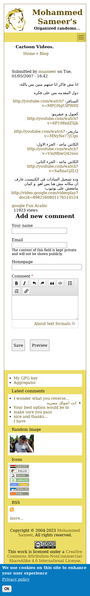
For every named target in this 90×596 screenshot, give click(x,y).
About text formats (52, 323)
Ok (6, 589)
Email (17, 240)
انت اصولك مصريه (61, 403)
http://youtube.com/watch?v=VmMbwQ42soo (52, 151)
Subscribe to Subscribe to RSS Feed (12, 509)
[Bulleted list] (70, 283)
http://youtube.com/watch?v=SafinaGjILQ (52, 168)
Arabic (41, 205)
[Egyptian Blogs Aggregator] (19, 480)
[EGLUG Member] (19, 471)
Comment (21, 276)
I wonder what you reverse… (41, 398)
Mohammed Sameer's (57, 17)
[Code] (60, 283)
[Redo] (42, 283)
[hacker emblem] (19, 476)
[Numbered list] (16, 291)
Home (29, 53)
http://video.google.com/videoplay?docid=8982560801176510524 (44, 195)
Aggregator (25, 382)
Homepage (22, 262)
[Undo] (34, 283)
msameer (47, 71)
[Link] (26, 291)
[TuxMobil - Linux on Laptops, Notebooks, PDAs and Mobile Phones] (19, 494)
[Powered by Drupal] (19, 489)
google (18, 205)
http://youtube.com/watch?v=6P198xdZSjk (52, 120)
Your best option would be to (41, 407)
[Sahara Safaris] (19, 485)
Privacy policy (16, 579)
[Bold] (16, 283)
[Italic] (24, 283)
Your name (22, 225)
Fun (29, 205)
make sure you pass (33, 412)
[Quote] (52, 283)
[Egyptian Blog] (19, 467)
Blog (44, 53)
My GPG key (26, 378)
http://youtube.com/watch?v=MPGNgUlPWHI (45, 103)
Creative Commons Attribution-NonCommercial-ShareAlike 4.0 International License (45, 556)
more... (17, 518)
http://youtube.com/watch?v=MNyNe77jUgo (46, 133)
